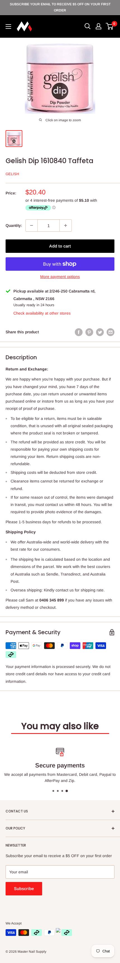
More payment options (60, 276)
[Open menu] (8, 26)
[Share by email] (110, 332)
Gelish (12, 174)
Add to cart (60, 246)
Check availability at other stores (42, 313)
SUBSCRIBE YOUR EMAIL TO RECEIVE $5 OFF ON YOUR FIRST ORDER (60, 7)
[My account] (98, 26)
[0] (109, 26)
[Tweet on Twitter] (100, 332)
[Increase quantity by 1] (65, 225)
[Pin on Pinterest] (89, 332)
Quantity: (14, 225)
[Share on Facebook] (79, 332)
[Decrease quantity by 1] (31, 225)
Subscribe (24, 888)
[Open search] (88, 26)
